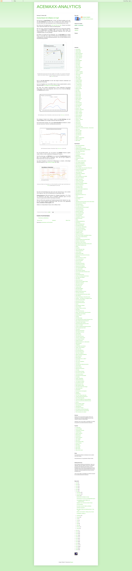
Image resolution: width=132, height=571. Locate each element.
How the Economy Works (80, 299)
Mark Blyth (78, 90)
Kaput (77, 159)
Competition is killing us (80, 217)
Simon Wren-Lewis (79, 126)
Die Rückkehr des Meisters (81, 346)
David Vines (78, 63)
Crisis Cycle (78, 152)
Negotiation (78, 155)
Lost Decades (78, 333)
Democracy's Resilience (80, 163)
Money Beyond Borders (80, 145)
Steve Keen (78, 129)
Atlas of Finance (79, 166)
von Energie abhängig (53, 85)
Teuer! (77, 196)
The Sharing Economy (80, 274)
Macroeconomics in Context (81, 257)
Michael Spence (79, 98)
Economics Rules (79, 289)
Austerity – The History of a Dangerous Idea (84, 298)
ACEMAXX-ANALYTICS (59, 6)
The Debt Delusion (79, 204)
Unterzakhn (78, 329)
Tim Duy (77, 136)
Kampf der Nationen (79, 211)
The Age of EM (78, 287)
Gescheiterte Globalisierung (81, 245)
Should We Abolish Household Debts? (83, 239)
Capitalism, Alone (79, 232)
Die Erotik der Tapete (79, 407)
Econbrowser (78, 436)
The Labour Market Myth (80, 151)
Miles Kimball (78, 99)
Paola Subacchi (79, 102)
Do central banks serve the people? (82, 207)
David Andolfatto (79, 60)
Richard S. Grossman (80, 109)
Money (77, 200)
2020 (77, 530)
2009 (77, 548)
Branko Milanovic (79, 54)
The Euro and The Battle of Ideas (82, 281)
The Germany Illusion (80, 259)
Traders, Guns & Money (80, 347)
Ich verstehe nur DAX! (80, 382)
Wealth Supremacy (79, 179)
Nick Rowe (78, 101)
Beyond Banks (78, 156)
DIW (52, 76)
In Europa (77, 369)
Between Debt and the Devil (81, 291)
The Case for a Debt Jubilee (81, 160)
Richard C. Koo (78, 108)
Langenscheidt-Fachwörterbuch (82, 396)
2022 (77, 489)
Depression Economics (80, 368)
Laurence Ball (78, 87)
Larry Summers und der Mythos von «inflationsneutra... (83, 501)
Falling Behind (78, 406)
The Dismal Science (79, 374)
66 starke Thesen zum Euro (81, 308)
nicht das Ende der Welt (56, 25)
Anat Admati (78, 49)
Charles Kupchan (79, 56)
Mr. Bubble (78, 376)
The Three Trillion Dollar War (81, 395)
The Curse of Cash (79, 284)
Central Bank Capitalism (80, 173)
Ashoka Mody (78, 52)
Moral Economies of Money (81, 203)
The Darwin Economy (80, 336)
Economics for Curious (80, 301)
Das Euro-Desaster (79, 260)
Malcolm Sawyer (79, 88)
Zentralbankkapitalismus (80, 221)
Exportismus (78, 222)
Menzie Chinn (78, 92)
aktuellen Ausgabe (51, 162)
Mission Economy (79, 218)
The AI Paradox (78, 146)
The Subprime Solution (80, 381)
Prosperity (77, 247)
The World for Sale (79, 187)
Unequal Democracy (79, 379)
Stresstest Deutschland (80, 330)
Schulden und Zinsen (81, 507)
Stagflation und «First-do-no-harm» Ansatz (84, 502)
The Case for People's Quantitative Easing (83, 235)
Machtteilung (78, 393)
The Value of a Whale (80, 205)
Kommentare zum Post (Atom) (47, 222)
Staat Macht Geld (79, 191)
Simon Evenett (78, 125)
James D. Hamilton (79, 71)
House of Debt (78, 306)
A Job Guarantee (79, 215)
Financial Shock (79, 367)
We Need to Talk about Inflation (81, 183)
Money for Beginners (79, 184)
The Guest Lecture (79, 186)
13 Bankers (78, 344)
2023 (77, 487)
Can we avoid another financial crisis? (83, 271)
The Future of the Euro (80, 292)
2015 (77, 538)
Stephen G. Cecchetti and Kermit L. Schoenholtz (85, 127)
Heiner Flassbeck (79, 67)
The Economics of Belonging (81, 226)
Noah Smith (78, 447)
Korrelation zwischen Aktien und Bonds (84, 506)
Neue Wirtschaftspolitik (80, 397)
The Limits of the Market (80, 277)
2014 (77, 540)
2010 (77, 546)
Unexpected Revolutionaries (81, 169)
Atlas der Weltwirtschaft (80, 224)
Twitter (48, 185)
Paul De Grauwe (79, 104)
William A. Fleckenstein (80, 137)
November (79, 494)
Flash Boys (78, 309)
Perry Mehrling (78, 105)
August (78, 517)
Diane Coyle (78, 66)
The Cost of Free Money (80, 228)
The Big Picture (78, 431)
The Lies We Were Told (80, 249)
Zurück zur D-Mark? (79, 325)
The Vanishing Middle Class (81, 267)
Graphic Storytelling (79, 378)
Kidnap (77, 246)
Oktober (78, 495)
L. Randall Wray (79, 84)
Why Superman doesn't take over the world (84, 243)
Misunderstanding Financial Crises (82, 323)
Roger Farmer (78, 118)
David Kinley (78, 61)
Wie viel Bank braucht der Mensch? (82, 320)
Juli (77, 518)
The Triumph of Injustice (80, 162)
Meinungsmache (79, 355)
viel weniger (46, 85)
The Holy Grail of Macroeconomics (82, 364)
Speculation (78, 278)
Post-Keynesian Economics (81, 165)
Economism (78, 273)
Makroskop (59, 148)
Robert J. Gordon (79, 113)
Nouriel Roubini (79, 443)
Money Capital (78, 174)
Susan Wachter (78, 132)
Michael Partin (78, 94)
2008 (77, 549)
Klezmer (77, 402)
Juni (78, 520)
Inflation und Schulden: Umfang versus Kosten (85, 511)
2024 (77, 486)
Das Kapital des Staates (80, 305)
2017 (77, 535)
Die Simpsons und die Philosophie (82, 409)
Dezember (79, 492)
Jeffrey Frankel (78, 77)
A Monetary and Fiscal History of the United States (85, 201)
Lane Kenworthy (79, 85)
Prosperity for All (79, 285)
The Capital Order (79, 190)
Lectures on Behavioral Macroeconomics (83, 326)
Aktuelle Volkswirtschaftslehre (81, 354)
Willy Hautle (78, 140)
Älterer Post (68, 220)
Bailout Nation (78, 357)
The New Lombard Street (80, 337)
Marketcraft (78, 256)
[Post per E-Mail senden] (52, 212)
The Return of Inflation (80, 170)
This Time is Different (79, 353)
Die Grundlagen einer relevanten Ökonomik (84, 167)
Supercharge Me (79, 172)
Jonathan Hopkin (79, 80)
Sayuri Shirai (78, 122)
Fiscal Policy (78, 198)
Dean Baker (78, 64)
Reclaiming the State (79, 253)
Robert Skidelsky (79, 115)
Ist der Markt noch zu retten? (81, 358)
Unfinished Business (79, 250)
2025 (77, 484)
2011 (77, 544)
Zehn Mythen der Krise (80, 332)
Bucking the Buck (79, 193)
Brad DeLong (78, 434)
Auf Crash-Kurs (78, 334)
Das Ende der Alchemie (80, 263)
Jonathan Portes (79, 81)
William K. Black (79, 139)
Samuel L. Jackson (79, 119)
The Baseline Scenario (80, 430)
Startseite (54, 220)
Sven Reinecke (78, 133)
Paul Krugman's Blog (79, 441)
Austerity (77, 316)
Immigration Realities (80, 158)
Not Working (78, 238)
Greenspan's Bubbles (80, 404)
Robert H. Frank (79, 111)
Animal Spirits (78, 365)
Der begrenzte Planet (80, 225)
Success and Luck (79, 280)
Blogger (71, 562)
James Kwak (78, 74)
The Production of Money (80, 270)
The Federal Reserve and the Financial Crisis (84, 319)
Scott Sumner (78, 123)
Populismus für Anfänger (80, 266)
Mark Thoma (78, 91)
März (78, 525)
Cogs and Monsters (79, 214)
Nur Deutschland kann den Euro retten (83, 294)
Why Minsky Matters (79, 288)
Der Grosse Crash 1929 (80, 372)
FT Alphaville (78, 427)
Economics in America (80, 177)
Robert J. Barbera (79, 112)
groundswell (78, 389)
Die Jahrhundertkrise (79, 350)
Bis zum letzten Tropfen (80, 403)
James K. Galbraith (79, 73)
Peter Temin (78, 106)
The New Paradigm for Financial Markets (83, 399)
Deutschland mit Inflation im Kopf (48, 18)
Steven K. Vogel (79, 130)
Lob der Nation (78, 252)
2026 (77, 482)
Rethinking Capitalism (80, 282)
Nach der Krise (78, 348)
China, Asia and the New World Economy (83, 400)
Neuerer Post (39, 220)
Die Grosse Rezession (80, 351)
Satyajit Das (78, 120)
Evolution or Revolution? (80, 240)
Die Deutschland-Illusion (80, 302)
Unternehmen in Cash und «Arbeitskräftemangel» (86, 498)
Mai (77, 521)
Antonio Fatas (78, 50)
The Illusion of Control (80, 180)
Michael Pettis (78, 95)
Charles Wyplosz (79, 57)
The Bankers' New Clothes (81, 322)
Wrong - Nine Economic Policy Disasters (83, 312)
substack (76, 30)
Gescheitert (78, 362)
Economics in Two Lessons (81, 242)
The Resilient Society (80, 210)
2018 (77, 533)
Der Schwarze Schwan (80, 339)
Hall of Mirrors (78, 295)
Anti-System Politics (79, 231)
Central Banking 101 (79, 197)
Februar (78, 526)
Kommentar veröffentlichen (43, 218)
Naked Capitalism (79, 433)
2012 (77, 543)
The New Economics (79, 208)
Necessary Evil (78, 261)
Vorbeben (77, 392)
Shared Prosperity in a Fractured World (83, 149)
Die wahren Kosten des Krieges (81, 386)
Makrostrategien (79, 343)
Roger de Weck (78, 116)
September (79, 515)
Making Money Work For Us (81, 194)
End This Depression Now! (81, 327)
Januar (78, 528)
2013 (77, 541)
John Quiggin (78, 78)
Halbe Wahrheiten (79, 388)
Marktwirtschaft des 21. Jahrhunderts (82, 341)
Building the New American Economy (82, 254)
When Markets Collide (80, 385)
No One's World (78, 315)
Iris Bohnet (78, 70)
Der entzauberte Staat (80, 212)
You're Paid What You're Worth (81, 176)
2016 (77, 536)
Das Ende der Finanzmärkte (81, 375)
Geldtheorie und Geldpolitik (81, 148)
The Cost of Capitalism (80, 361)
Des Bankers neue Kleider (80, 313)
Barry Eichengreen (79, 53)
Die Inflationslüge (79, 318)
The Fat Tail (78, 360)
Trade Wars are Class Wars (81, 229)
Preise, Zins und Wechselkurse (81, 236)
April (78, 523)
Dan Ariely (77, 59)
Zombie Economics (79, 340)
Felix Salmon (78, 445)
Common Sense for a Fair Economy (82, 410)
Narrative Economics (79, 233)
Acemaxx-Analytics (86, 17)
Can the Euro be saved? (80, 264)
